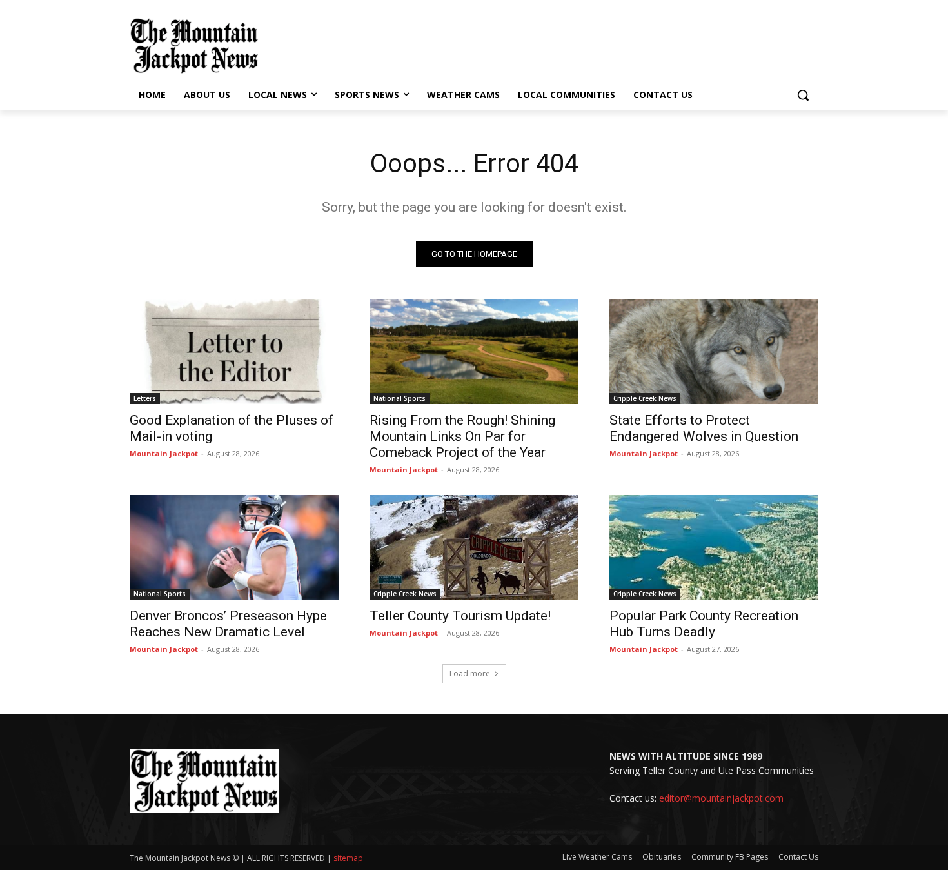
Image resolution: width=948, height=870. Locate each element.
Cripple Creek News (644, 398)
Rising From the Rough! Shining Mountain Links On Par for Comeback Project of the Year (462, 436)
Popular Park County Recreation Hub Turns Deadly (703, 624)
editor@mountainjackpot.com (721, 798)
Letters (144, 398)
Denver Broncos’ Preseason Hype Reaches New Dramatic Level (228, 624)
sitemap (348, 858)
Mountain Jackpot (164, 453)
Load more (469, 673)
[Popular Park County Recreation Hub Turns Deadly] (713, 547)
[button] (802, 94)
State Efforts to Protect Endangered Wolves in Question (703, 428)
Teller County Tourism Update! (460, 615)
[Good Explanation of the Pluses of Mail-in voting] (234, 351)
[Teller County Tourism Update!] (474, 547)
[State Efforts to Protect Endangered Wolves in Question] (713, 351)
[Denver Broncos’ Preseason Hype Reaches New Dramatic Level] (234, 547)
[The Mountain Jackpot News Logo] (194, 46)
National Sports (399, 398)
